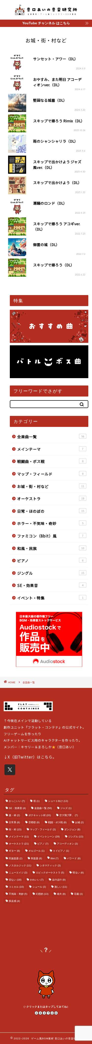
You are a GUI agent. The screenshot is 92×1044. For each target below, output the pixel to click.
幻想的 (42, 894)
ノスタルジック (20, 865)
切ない (15, 879)
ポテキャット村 (39, 815)
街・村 (15, 829)
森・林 (14, 815)
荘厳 (78, 894)
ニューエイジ (18, 872)
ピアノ (50, 560)
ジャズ (65, 808)
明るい (78, 872)
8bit (54, 858)
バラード (73, 858)
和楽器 (36, 858)
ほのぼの (59, 879)
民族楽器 (15, 858)
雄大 (61, 894)
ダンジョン (72, 829)
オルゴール (36, 850)
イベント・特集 (50, 597)
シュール (39, 886)
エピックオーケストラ (50, 872)
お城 (79, 822)
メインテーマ (50, 449)
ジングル (50, 573)
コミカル (16, 886)
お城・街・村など (50, 486)
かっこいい (17, 801)
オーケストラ (50, 498)
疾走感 (14, 901)
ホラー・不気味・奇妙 (50, 523)
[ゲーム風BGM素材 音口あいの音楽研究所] (46, 13)
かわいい (36, 879)
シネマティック (50, 865)
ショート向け (58, 801)
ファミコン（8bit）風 (50, 535)
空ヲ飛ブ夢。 (68, 815)
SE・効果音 (50, 585)
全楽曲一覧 (50, 436)
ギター (14, 850)
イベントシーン (48, 836)
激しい (60, 886)
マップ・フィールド (50, 473)
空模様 (33, 822)
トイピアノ (61, 850)
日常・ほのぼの (50, 511)
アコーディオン (67, 843)
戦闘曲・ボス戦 (50, 461)
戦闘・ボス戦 (57, 822)
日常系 (14, 822)
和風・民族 (50, 548)
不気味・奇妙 (18, 894)
